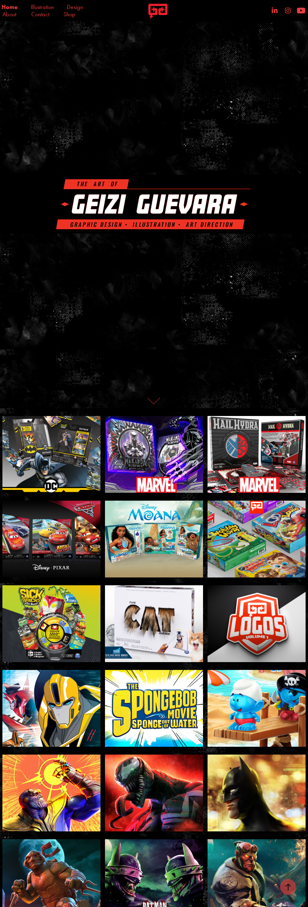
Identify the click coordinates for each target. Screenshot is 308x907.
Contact (40, 14)
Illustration (42, 7)
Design (75, 7)
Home (10, 7)
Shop (69, 14)
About (9, 14)
